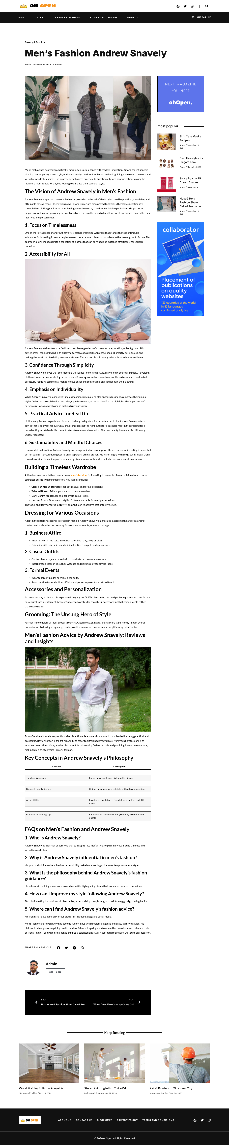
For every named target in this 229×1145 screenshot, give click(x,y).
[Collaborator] (180, 314)
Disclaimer (104, 1120)
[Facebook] (178, 6)
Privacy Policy (127, 1120)
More (130, 17)
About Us (64, 1120)
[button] (59, 947)
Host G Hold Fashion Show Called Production (191, 202)
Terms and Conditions (158, 1120)
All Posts (55, 971)
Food (21, 17)
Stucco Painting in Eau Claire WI (105, 1088)
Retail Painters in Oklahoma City (171, 1088)
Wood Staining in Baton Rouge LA (41, 1088)
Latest (40, 17)
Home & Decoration (103, 17)
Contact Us (84, 1120)
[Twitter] (185, 6)
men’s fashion (79, 475)
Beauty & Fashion (67, 17)
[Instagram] (192, 6)
